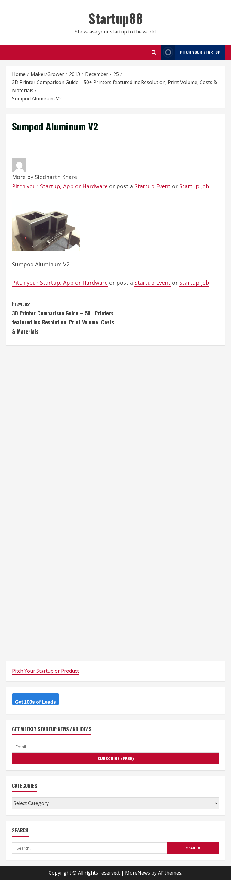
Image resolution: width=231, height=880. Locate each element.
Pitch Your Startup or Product (45, 671)
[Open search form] (154, 52)
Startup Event (152, 186)
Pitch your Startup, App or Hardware (60, 186)
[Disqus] (115, 426)
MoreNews (137, 872)
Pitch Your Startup (200, 52)
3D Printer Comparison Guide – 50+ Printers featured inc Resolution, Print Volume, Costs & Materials (63, 317)
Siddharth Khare (56, 176)
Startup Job (194, 186)
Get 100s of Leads (35, 702)
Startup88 (115, 18)
